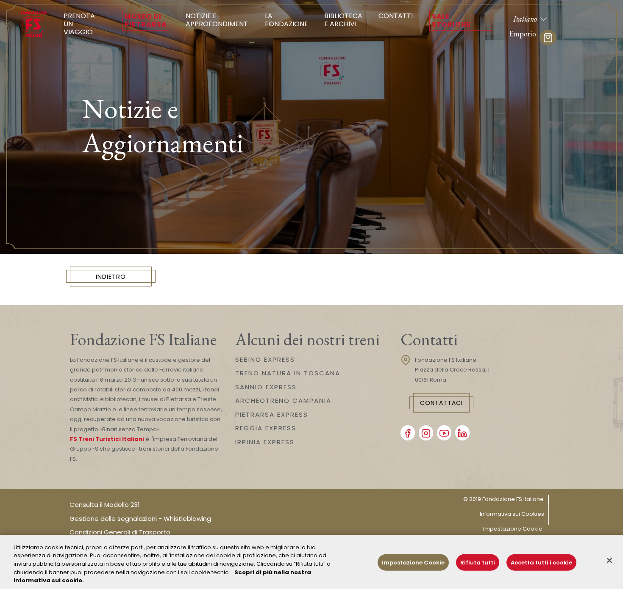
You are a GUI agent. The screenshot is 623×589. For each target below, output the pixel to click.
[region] (311, 562)
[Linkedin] (462, 432)
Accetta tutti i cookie (541, 563)
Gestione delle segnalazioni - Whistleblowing (140, 518)
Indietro (111, 276)
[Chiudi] (609, 560)
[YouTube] (444, 432)
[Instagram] (426, 432)
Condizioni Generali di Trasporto (120, 532)
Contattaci (441, 403)
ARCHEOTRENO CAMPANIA (283, 400)
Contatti (395, 16)
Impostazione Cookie (512, 529)
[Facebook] (407, 432)
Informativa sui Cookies (512, 514)
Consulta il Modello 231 (105, 504)
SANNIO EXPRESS (266, 387)
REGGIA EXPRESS (265, 428)
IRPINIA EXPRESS (265, 442)
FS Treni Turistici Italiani (107, 439)
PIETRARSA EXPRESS (271, 414)
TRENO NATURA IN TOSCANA (287, 373)
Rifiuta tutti (477, 563)
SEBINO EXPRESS (265, 359)
